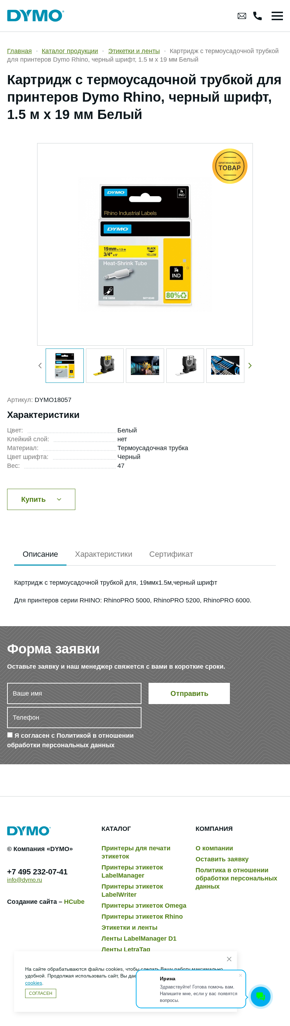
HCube (74, 901)
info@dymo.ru (24, 880)
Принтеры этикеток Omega (144, 905)
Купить (33, 499)
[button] (248, 365)
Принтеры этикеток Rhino (142, 916)
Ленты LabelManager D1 (139, 938)
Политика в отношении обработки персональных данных (236, 878)
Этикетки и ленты (134, 51)
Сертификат (171, 554)
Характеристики (103, 554)
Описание (40, 554)
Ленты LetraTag (126, 949)
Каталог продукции (70, 51)
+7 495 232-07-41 (37, 871)
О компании (214, 848)
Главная (19, 51)
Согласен (40, 993)
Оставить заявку (222, 859)
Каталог (116, 828)
